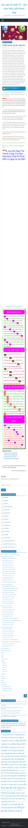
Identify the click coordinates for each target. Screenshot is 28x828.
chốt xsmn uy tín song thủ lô (8, 643)
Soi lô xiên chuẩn (23, 801)
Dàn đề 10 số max (17, 784)
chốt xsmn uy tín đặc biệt (7, 633)
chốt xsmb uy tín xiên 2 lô (7, 599)
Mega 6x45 (7, 513)
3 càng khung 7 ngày (15, 737)
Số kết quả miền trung (10, 544)
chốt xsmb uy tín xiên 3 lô (7, 601)
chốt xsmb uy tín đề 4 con (8, 560)
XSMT (6, 503)
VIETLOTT (7, 510)
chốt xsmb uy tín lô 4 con (7, 575)
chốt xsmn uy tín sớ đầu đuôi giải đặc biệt (11, 641)
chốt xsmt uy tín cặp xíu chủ (8, 609)
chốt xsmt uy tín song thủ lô (11, 458)
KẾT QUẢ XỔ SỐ (9, 506)
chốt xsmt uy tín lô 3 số (10, 456)
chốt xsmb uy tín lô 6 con (7, 577)
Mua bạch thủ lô (7, 799)
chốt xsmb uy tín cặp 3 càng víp (9, 582)
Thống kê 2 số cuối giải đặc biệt (12, 804)
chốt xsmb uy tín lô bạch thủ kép (9, 590)
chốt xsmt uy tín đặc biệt (10, 453)
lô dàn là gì (11, 796)
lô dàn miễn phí (21, 796)
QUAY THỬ (7, 537)
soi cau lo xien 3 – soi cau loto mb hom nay (14, 8)
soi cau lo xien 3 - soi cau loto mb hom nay (16, 48)
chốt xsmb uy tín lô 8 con (7, 579)
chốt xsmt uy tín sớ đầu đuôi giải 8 (9, 618)
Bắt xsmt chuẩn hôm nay (7, 42)
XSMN (6, 500)
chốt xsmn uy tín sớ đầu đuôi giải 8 (10, 639)
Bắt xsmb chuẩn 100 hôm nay (7, 556)
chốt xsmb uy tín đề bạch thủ (8, 569)
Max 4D (7, 519)
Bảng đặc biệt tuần (18, 762)
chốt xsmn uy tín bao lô (7, 628)
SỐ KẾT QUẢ (3, 684)
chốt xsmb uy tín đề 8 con (8, 565)
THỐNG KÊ (7, 525)
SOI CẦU (7, 528)
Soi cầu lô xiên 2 (17, 801)
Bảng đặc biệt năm (10, 759)
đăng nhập (8, 479)
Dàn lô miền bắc (20, 781)
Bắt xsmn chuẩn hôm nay (6, 627)
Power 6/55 (7, 522)
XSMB (6, 497)
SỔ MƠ (6, 534)
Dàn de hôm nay (7, 776)
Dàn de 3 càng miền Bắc (22, 770)
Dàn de (14, 770)
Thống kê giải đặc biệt (8, 808)
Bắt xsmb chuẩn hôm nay (6, 584)
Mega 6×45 (4, 665)
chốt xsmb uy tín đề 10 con (8, 567)
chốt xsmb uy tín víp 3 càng (8, 596)
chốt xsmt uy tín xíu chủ (7, 624)
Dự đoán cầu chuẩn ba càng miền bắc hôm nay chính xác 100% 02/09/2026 (14, 466)
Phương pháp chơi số (5, 650)
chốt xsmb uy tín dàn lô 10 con (9, 558)
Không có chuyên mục (10, 793)
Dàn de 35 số (20, 773)
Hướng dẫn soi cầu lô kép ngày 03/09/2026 (10, 713)
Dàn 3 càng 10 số (16, 767)
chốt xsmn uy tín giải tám (7, 635)
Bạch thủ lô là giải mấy (12, 750)
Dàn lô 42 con (9, 781)
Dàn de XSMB (18, 776)
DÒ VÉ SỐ (7, 531)
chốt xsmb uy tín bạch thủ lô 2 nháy (10, 588)
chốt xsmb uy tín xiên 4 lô (7, 603)
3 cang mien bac (7, 735)
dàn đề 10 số (5, 784)
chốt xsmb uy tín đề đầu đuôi (8, 571)
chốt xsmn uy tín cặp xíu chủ (8, 631)
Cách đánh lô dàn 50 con (10, 764)
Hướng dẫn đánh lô (5, 648)
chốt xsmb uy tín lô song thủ (8, 592)
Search (3, 490)
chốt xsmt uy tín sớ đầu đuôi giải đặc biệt (11, 620)
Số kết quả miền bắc (10, 541)
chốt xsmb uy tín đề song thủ (8, 573)
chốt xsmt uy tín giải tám (10, 455)
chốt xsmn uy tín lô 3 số (7, 637)
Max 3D (7, 516)
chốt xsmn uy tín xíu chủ (7, 646)
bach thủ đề (8, 744)
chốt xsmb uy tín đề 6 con (8, 562)
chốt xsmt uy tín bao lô (7, 607)
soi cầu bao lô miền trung (7, 92)
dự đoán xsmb (19, 790)
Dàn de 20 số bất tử (8, 773)
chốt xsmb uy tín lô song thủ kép (9, 594)
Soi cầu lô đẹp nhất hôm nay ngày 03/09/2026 (11, 710)
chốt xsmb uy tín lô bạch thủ (8, 586)
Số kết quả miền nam (10, 547)
